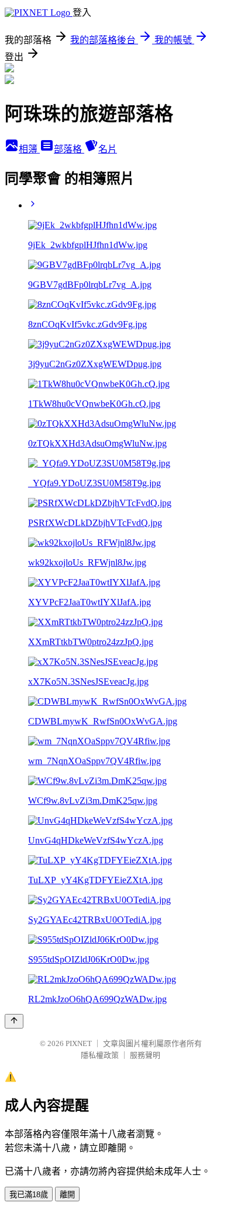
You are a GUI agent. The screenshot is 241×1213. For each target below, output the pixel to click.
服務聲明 (145, 1055)
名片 (107, 149)
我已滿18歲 (28, 1194)
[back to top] (14, 1021)
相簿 (29, 149)
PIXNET (79, 1043)
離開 (67, 1194)
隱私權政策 (100, 1055)
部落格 (69, 149)
